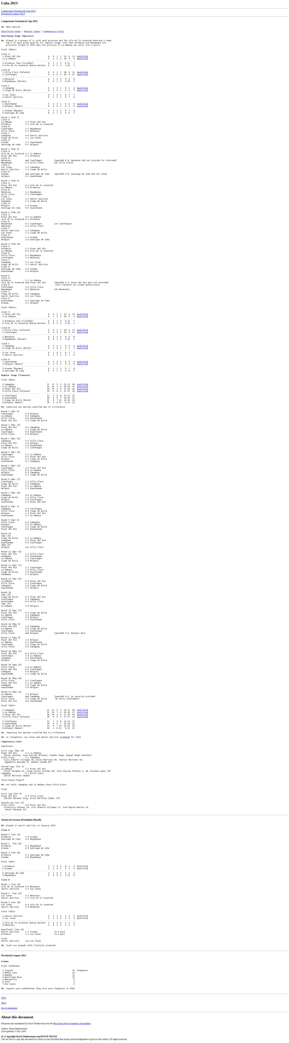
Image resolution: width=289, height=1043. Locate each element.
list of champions (9, 1008)
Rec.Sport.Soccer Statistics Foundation (72, 1023)
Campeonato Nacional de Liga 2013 (18, 11)
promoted (65, 737)
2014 (3, 1003)
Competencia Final (53, 31)
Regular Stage (32, 31)
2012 (3, 998)
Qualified (82, 56)
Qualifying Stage (10, 31)
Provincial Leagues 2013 (13, 14)
